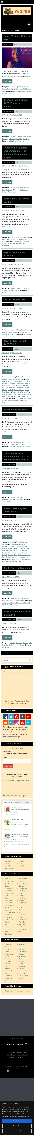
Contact (12, 1057)
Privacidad (18, 991)
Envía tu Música (21, 237)
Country (8, 886)
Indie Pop (5, 139)
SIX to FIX (26, 603)
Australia (12, 288)
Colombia (22, 952)
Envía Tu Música (22, 1055)
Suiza (8, 334)
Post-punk (11, 290)
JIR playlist (27, 398)
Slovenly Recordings (8, 192)
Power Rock (9, 920)
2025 (17, 398)
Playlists (23, 392)
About (13, 1052)
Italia (6, 966)
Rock (8, 396)
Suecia (23, 396)
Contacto (20, 1057)
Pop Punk (14, 555)
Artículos (19, 136)
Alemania (12, 377)
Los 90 (21, 866)
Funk (6, 896)
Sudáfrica (9, 190)
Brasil (7, 949)
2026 (10, 141)
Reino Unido (23, 332)
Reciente (17, 802)
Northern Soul (10, 912)
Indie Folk (25, 385)
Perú (6, 973)
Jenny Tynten (17, 91)
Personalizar (17, 1126)
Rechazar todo (17, 1131)
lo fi (14, 550)
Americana (13, 136)
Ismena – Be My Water (16, 409)
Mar (15, 44)
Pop (28, 392)
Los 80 (7, 866)
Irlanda (10, 332)
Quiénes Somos (22, 1052)
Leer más (7, 81)
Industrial (12, 239)
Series (4, 334)
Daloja (19, 619)
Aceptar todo (17, 1121)
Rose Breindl (21, 414)
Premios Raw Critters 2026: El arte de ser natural (15, 103)
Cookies (26, 991)
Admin (17, 304)
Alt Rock (18, 377)
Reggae (22, 924)
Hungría (8, 961)
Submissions (6, 245)
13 (12, 652)
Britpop (10, 379)
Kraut (7, 907)
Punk (3, 190)
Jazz (17, 89)
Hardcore (19, 385)
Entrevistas (19, 187)
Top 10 (13, 334)
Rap (6, 924)
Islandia (4, 390)
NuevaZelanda (6, 392)
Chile (10, 544)
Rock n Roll (9, 929)
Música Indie (18, 243)
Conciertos (19, 643)
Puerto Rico (9, 976)
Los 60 (7, 863)
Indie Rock (12, 139)
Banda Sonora (10, 881)
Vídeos (17, 290)
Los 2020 (23, 89)
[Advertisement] (17, 1016)
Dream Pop (9, 888)
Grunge (7, 898)
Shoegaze (14, 396)
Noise (26, 390)
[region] (17, 1118)
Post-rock (12, 394)
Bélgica (18, 330)
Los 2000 (8, 861)
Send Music (11, 1055)
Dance (27, 379)
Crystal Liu (19, 260)
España (13, 89)
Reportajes (26, 139)
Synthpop (5, 398)
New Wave (9, 910)
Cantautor (25, 87)
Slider (9, 93)
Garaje (13, 385)
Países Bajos (16, 392)
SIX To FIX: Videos (8, 605)
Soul (3, 91)
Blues (21, 881)
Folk (3, 385)
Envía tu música (17, 749)
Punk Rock (23, 394)
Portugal (20, 555)
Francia (8, 385)
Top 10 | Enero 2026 (14, 299)
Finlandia (27, 383)
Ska (19, 396)
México (16, 390)
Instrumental (20, 387)
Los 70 (21, 863)
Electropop (26, 381)
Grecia (21, 959)
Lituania (22, 966)
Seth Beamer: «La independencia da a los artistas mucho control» (17, 456)
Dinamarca (5, 381)
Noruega (14, 553)
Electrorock (5, 383)
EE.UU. (29, 330)
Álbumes (12, 87)
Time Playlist (9, 868)
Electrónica (18, 381)
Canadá (23, 330)
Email (5, 757)
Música (28, 89)
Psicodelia (22, 920)
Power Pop (23, 917)
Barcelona (20, 241)
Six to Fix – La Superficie (17, 568)
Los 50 (21, 861)
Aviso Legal (9, 991)
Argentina (19, 87)
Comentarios (7, 802)
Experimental (20, 383)
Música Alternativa (8, 243)
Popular (26, 802)
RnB (6, 927)
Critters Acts (6, 89)
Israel (21, 964)
